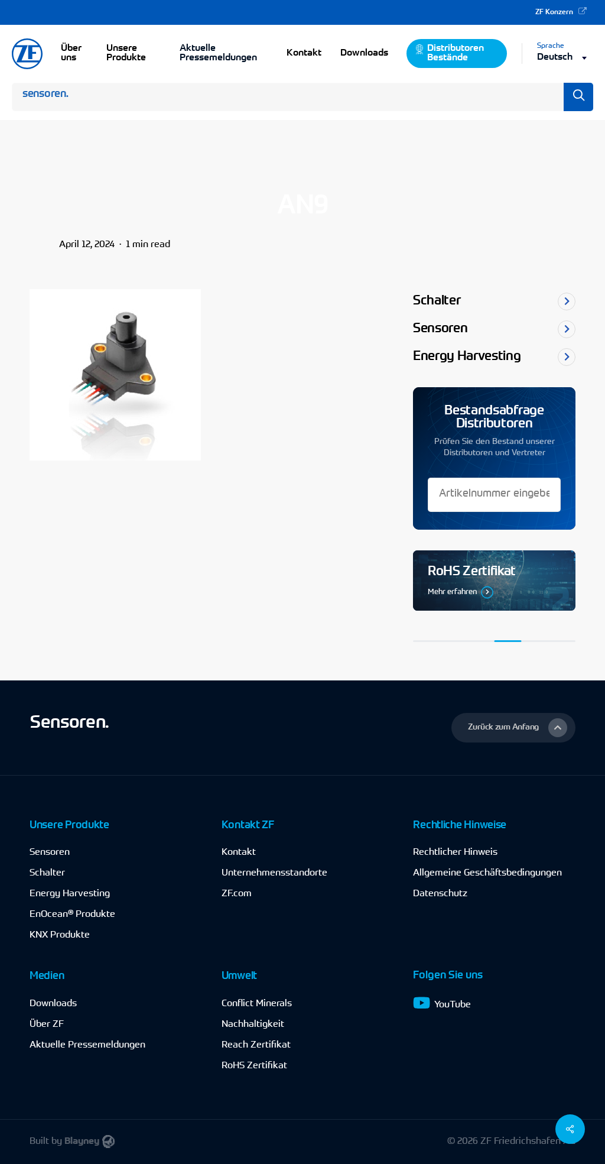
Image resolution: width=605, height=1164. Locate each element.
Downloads (53, 1004)
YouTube (452, 1005)
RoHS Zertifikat (254, 1066)
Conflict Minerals (257, 1004)
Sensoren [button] (440, 329)
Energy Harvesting (70, 894)
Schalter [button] (436, 301)
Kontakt (239, 852)
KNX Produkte (60, 935)
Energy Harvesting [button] (467, 357)
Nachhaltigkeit (253, 1024)
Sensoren (50, 852)
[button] (513, 728)
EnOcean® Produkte (72, 914)
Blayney (81, 1141)
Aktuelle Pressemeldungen (218, 53)
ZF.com (237, 894)
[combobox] (565, 57)
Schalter (47, 873)
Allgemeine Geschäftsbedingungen (487, 873)
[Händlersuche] (494, 581)
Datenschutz (440, 894)
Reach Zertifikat (256, 1045)
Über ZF (47, 1024)
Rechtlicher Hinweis (455, 852)
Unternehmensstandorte (274, 873)
